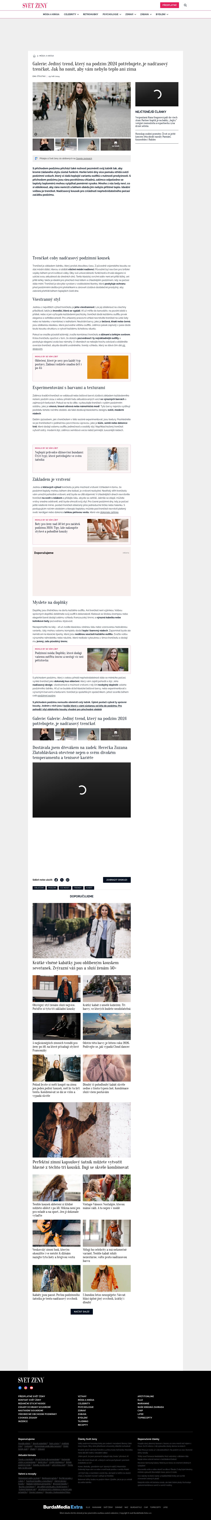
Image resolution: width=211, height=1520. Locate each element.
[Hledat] (185, 5)
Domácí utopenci (36, 1492)
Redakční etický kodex (32, 1403)
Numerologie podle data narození (47, 1446)
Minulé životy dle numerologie (47, 1459)
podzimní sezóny (46, 695)
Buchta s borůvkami (27, 1487)
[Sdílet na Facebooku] (56, 880)
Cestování (28, 1446)
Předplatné (169, 5)
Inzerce (23, 1421)
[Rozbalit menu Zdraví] (134, 14)
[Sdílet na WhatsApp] (67, 880)
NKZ (126, 1507)
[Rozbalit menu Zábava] (150, 14)
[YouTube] (31, 1388)
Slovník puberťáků (40, 1443)
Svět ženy (108, 1507)
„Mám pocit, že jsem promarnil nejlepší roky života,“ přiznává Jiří (103, 1456)
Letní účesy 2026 (58, 1465)
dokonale (105, 512)
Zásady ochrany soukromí (34, 1407)
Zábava (144, 14)
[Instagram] (25, 1388)
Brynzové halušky (60, 1484)
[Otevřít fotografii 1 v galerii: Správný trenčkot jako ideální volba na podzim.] (43, 145)
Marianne (143, 1403)
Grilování (41, 1449)
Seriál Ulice (42, 1462)
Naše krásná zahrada (151, 1407)
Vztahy (82, 1396)
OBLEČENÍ (39, 888)
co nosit (64, 888)
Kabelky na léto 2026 (41, 1465)
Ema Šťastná (39, 76)
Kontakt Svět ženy (29, 1400)
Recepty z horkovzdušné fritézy (57, 1492)
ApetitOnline (146, 1396)
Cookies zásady (27, 1418)
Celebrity (70, 14)
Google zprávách (84, 158)
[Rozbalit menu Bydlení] (166, 14)
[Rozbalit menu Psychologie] (119, 14)
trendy (78, 888)
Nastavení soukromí (30, 1410)
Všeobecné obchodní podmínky (37, 1414)
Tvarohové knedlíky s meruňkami (39, 1481)
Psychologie (110, 14)
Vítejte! (32, 1449)
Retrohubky (90, 14)
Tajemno (83, 1421)
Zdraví (129, 14)
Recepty (83, 1425)
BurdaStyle (136, 1507)
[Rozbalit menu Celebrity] (77, 14)
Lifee (141, 1414)
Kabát (89, 888)
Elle (140, 1400)
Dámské (118, 1507)
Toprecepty (145, 1418)
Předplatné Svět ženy (31, 1396)
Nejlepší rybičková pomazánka (38, 1484)
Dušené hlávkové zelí (27, 1489)
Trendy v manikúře (25, 1459)
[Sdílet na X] (62, 880)
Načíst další (81, 1312)
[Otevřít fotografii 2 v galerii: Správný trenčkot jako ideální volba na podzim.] (66, 145)
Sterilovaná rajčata (49, 1478)
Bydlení (160, 14)
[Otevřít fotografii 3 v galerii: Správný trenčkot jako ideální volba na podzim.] (88, 145)
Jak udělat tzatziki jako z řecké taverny (52, 1487)
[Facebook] (20, 1388)
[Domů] (35, 5)
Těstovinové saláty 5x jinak (28, 1478)
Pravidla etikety (24, 1443)
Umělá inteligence (56, 1462)
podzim (52, 888)
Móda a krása (51, 14)
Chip (140, 1410)
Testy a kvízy (54, 1443)
